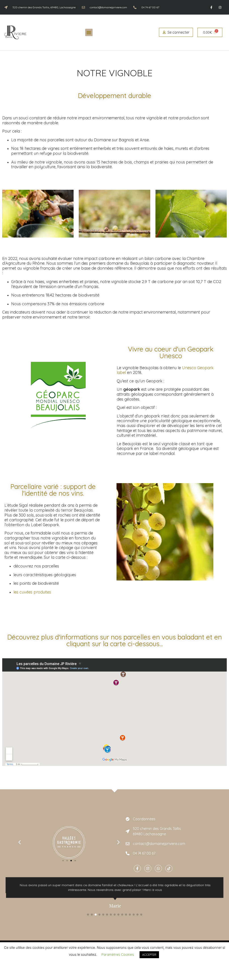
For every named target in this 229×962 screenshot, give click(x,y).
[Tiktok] (168, 868)
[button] (89, 32)
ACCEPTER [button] (149, 954)
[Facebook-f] (211, 7)
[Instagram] (220, 7)
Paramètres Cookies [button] (118, 954)
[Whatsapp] (158, 868)
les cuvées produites (32, 592)
